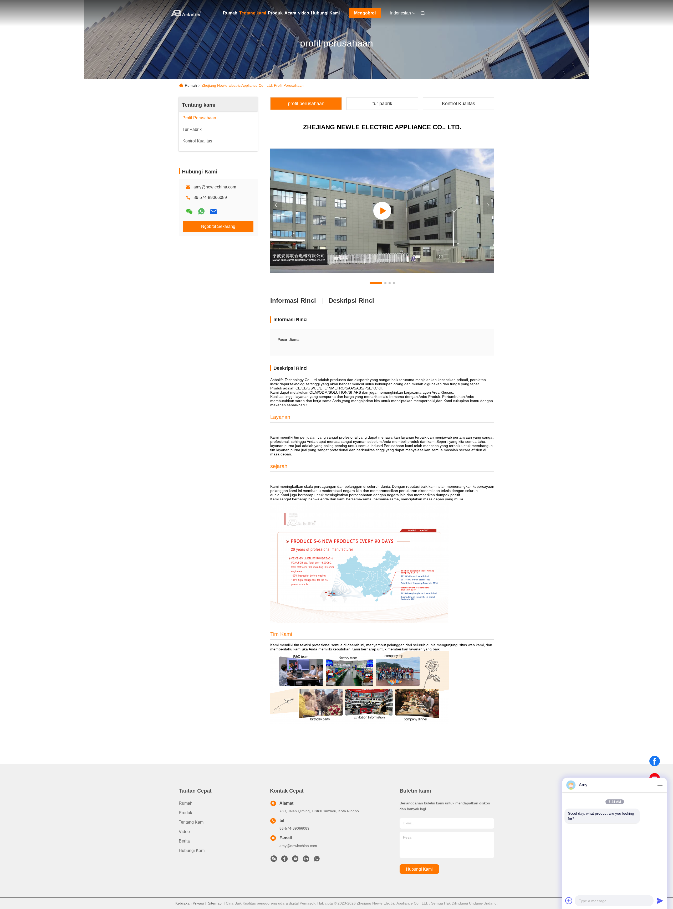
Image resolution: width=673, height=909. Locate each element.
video (303, 13)
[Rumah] (186, 13)
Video (184, 831)
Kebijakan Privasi (189, 903)
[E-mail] (213, 211)
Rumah (230, 13)
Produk (275, 13)
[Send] (660, 900)
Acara (290, 13)
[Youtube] (295, 860)
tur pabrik (382, 103)
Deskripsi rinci (351, 300)
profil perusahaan (306, 103)
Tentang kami (252, 13)
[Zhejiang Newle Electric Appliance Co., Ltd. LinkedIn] (306, 860)
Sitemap (215, 903)
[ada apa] (201, 211)
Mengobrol (365, 13)
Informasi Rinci (293, 300)
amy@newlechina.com (214, 187)
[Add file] (569, 900)
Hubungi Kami (325, 13)
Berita (184, 841)
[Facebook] (655, 761)
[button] (376, 283)
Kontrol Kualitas (458, 103)
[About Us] (382, 211)
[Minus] (660, 785)
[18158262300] (316, 860)
